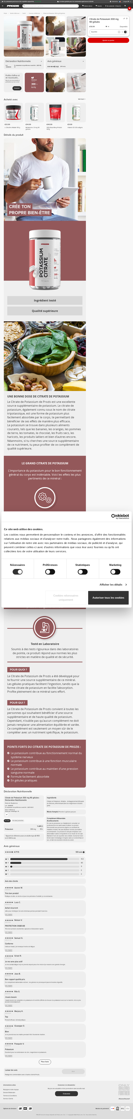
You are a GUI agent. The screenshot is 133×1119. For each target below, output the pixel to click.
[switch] (50, 572)
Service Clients (8, 1098)
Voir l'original (8, 914)
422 (82, 859)
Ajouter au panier (108, 40)
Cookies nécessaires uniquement (65, 597)
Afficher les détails (111, 584)
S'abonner (17, 88)
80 (82, 863)
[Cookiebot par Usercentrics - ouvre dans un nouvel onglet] (114, 516)
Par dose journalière (17, 820)
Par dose (7, 820)
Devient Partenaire (9, 1092)
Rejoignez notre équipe (11, 1089)
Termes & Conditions (10, 1096)
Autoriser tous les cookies (108, 597)
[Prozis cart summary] (125, 6)
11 (81, 867)
